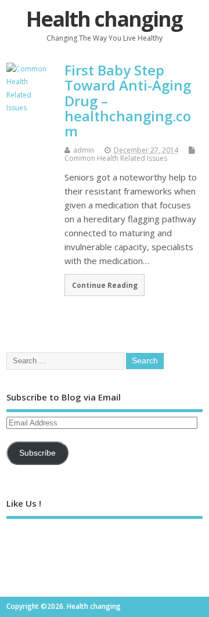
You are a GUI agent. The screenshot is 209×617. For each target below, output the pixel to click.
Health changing (104, 19)
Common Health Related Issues (115, 158)
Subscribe (37, 453)
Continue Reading (105, 285)
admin (83, 150)
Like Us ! (23, 503)
